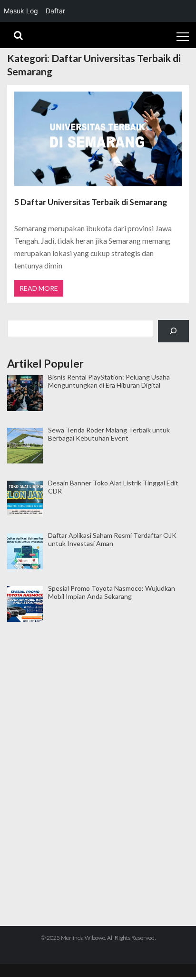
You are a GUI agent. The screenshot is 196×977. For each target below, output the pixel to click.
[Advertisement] (98, 670)
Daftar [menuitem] (55, 11)
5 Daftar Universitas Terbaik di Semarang (90, 202)
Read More (39, 288)
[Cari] (173, 331)
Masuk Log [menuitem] (21, 11)
